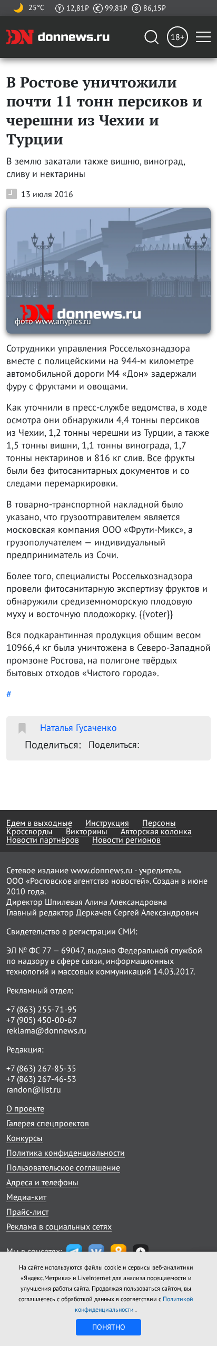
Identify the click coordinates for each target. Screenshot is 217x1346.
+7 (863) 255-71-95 (41, 1009)
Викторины (86, 831)
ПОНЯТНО (108, 1327)
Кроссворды (29, 831)
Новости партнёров (42, 839)
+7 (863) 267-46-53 (41, 1079)
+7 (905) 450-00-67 (41, 1020)
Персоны (159, 822)
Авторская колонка (156, 831)
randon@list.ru (33, 1089)
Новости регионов (126, 839)
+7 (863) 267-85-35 (41, 1068)
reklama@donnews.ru (46, 1030)
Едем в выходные (39, 822)
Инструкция (107, 822)
